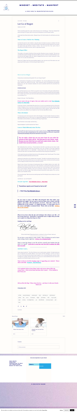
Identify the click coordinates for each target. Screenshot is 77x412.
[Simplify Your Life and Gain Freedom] (38, 328)
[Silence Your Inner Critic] (20, 328)
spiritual (19, 302)
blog (23, 302)
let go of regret (53, 302)
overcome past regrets (49, 305)
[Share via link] (26, 311)
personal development (26, 300)
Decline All (66, 410)
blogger (38, 302)
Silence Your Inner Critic (18, 334)
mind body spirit (52, 300)
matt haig (23, 305)
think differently (41, 305)
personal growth (34, 300)
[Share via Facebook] (18, 311)
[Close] (75, 410)
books (40, 300)
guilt (55, 305)
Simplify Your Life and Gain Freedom (37, 335)
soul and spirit (32, 302)
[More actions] (58, 20)
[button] (75, 206)
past (36, 305)
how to (27, 302)
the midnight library (30, 305)
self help (19, 300)
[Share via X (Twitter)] (20, 311)
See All (64, 321)
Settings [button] (61, 410)
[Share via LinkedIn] (23, 311)
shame (19, 307)
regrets (19, 305)
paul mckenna (43, 302)
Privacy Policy (44, 410)
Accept (72, 410)
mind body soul (45, 300)
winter (48, 302)
